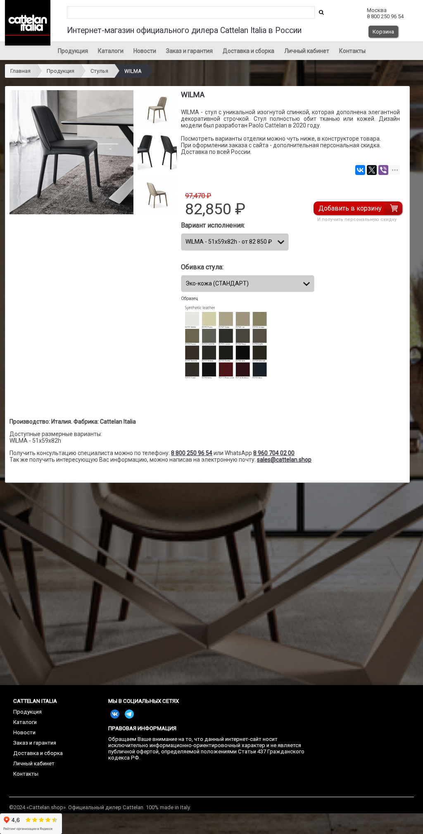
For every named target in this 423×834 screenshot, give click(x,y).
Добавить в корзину (350, 208)
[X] (372, 170)
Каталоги (111, 51)
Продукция (73, 51)
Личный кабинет (306, 51)
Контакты (352, 51)
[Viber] (383, 170)
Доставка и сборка (248, 51)
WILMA (133, 71)
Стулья (99, 71)
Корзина (383, 32)
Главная (20, 71)
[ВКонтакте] (360, 170)
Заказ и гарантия (189, 51)
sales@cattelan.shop (284, 459)
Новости (144, 51)
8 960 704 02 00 (274, 453)
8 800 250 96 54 (191, 453)
